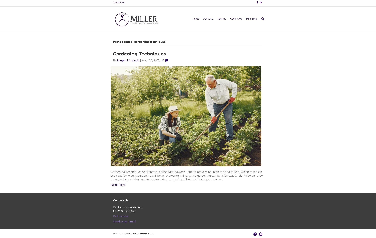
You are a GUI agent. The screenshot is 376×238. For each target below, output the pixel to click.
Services (221, 18)
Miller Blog (251, 18)
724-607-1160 (119, 2)
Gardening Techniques (139, 54)
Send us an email (124, 221)
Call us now (120, 216)
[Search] (261, 19)
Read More (118, 184)
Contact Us (236, 18)
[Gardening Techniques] (186, 116)
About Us (208, 18)
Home (195, 18)
